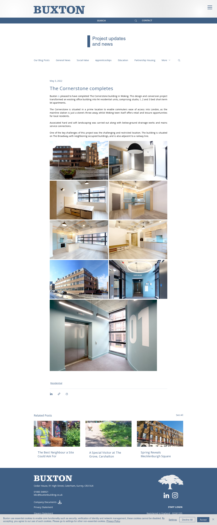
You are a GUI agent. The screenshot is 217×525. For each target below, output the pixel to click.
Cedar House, (41, 485)
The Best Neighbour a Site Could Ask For (56, 454)
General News (63, 60)
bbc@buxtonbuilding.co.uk (48, 494)
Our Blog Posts (42, 60)
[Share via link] (59, 393)
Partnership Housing (144, 60)
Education (123, 60)
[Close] (213, 519)
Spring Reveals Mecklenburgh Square (156, 454)
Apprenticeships (103, 60)
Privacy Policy (113, 521)
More (164, 60)
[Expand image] (79, 160)
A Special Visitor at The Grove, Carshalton (105, 454)
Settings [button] (173, 519)
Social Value (83, 60)
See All (179, 415)
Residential (56, 383)
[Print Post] (66, 393)
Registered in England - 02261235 (164, 513)
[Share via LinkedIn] (51, 393)
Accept (203, 519)
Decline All (187, 519)
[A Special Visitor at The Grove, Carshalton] (108, 434)
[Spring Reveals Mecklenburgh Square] (160, 434)
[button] (179, 60)
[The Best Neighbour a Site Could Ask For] (57, 434)
